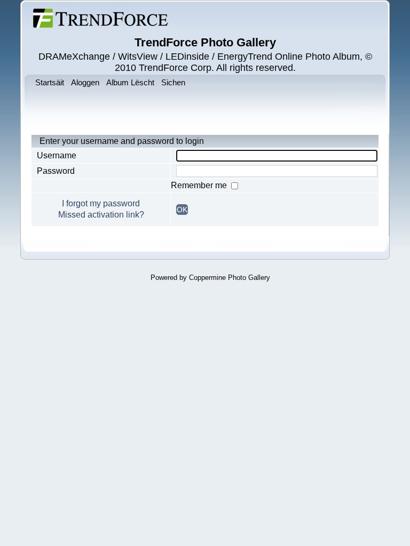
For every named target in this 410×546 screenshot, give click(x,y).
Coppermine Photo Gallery (229, 278)
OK (182, 209)
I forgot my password (101, 203)
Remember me (200, 185)
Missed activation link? (101, 214)
